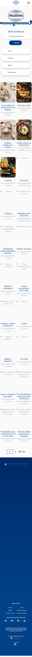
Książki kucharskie (10, 613)
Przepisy (10, 607)
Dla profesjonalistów (22, 610)
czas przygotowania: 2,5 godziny (8, 362)
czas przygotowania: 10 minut (8, 327)
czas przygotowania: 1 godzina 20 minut (24, 217)
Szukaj (16, 43)
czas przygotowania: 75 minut (24, 290)
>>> (23, 451)
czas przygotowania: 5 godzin (24, 436)
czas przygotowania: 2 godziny (7, 436)
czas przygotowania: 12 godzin (8, 110)
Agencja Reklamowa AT (14, 655)
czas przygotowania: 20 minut (8, 216)
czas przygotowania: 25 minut (24, 251)
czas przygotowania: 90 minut (8, 182)
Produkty (10, 610)
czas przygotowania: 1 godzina (8, 397)
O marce (22, 607)
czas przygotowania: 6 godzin (8, 147)
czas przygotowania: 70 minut (24, 107)
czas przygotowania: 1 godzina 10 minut (24, 146)
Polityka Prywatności (22, 613)
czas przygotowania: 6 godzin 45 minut (24, 182)
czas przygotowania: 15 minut (8, 289)
